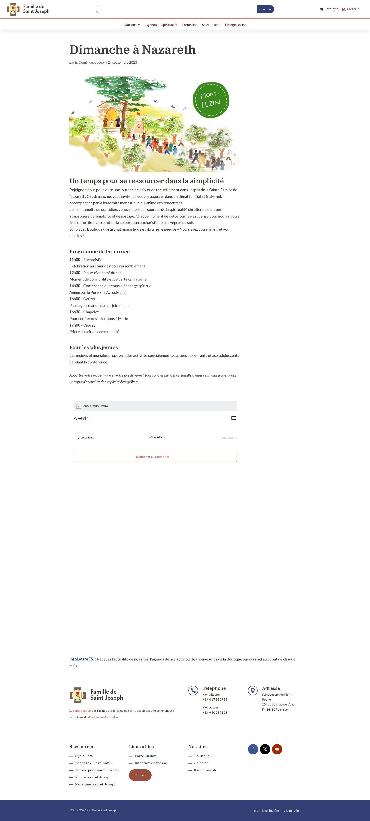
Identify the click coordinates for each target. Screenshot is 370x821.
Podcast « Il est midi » (93, 763)
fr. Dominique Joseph (90, 62)
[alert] (155, 406)
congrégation (82, 710)
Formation (189, 25)
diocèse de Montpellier (103, 717)
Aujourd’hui (157, 436)
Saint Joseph (211, 25)
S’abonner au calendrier (153, 456)
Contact (140, 775)
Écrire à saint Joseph (93, 777)
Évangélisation (235, 25)
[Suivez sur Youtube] (277, 749)
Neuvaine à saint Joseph (95, 784)
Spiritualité (169, 25)
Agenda (151, 25)
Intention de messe (151, 763)
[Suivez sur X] (265, 749)
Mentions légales (267, 810)
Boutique (331, 9)
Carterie (353, 9)
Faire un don (145, 756)
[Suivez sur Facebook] (253, 749)
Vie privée (291, 810)
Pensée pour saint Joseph (97, 770)
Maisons (130, 25)
